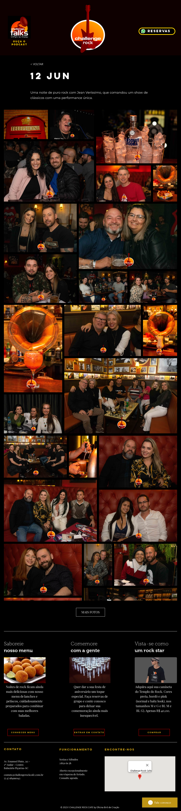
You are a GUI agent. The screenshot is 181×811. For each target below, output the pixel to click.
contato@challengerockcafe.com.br (23, 774)
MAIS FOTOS (90, 612)
